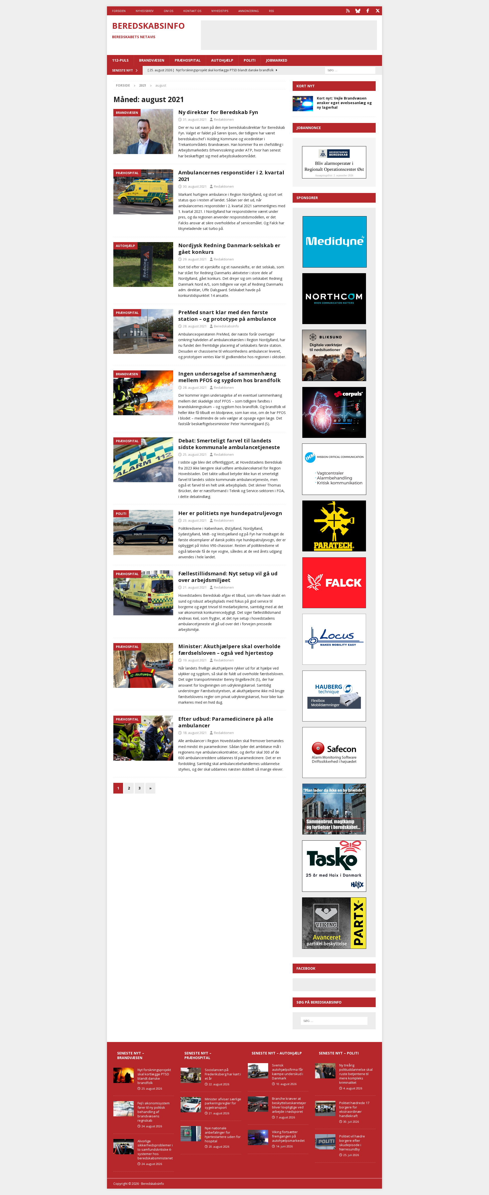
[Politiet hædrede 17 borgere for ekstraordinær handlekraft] (325, 1108)
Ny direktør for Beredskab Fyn (218, 112)
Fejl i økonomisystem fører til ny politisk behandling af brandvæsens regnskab (154, 1112)
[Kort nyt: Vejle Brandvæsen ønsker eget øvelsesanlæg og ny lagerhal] (303, 103)
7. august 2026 (285, 1117)
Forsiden (119, 11)
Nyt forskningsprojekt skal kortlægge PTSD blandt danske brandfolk (154, 1076)
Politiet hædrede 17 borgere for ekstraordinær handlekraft (354, 1109)
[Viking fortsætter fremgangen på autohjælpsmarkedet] (258, 1137)
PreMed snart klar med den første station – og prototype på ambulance (227, 315)
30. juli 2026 (351, 1121)
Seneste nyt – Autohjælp (277, 1053)
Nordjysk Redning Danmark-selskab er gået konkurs (229, 248)
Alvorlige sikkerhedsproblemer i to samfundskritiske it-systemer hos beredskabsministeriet (155, 1150)
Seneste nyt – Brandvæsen (130, 1055)
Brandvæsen (151, 60)
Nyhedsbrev (145, 11)
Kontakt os (192, 11)
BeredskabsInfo (226, 326)
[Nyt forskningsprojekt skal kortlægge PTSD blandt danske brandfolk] (123, 1075)
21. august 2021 (195, 587)
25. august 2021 (195, 454)
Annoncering (248, 11)
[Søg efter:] (350, 69)
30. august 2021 (195, 186)
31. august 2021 (195, 119)
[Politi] (143, 532)
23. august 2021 (195, 520)
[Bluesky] (357, 10)
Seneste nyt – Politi (339, 1053)
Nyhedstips (219, 11)
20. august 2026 (219, 1146)
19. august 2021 (195, 660)
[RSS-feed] (347, 10)
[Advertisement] (289, 34)
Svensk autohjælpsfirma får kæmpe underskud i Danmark (287, 1071)
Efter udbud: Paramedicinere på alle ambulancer (225, 722)
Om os (168, 11)
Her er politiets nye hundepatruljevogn (230, 513)
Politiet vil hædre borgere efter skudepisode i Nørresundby (352, 1142)
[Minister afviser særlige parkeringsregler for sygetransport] (191, 1104)
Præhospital (188, 60)
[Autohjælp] (143, 264)
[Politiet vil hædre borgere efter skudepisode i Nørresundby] (325, 1141)
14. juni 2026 (284, 1146)
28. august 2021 (195, 326)
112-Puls (120, 60)
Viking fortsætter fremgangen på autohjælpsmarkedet (288, 1136)
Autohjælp (222, 60)
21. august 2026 (219, 1113)
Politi (249, 60)
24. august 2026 (152, 1126)
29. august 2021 (195, 259)
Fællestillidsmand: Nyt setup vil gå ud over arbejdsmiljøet (228, 576)
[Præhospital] (143, 191)
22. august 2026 (219, 1084)
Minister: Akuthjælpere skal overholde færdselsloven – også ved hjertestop (229, 649)
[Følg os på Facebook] (367, 10)
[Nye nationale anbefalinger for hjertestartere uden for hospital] (191, 1133)
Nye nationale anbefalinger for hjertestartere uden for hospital (223, 1134)
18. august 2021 (195, 732)
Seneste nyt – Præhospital (197, 1055)
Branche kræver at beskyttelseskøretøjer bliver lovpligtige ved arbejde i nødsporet (289, 1105)
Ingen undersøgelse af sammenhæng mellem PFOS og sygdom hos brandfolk (229, 377)
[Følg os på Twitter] (377, 10)
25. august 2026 (152, 1088)
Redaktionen (224, 119)
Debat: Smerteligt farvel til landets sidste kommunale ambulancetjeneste (229, 444)
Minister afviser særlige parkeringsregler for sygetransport (223, 1103)
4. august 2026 (352, 1088)
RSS (271, 11)
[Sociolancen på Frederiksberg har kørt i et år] (191, 1075)
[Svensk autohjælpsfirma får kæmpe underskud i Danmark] (258, 1070)
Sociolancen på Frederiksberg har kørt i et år (223, 1074)
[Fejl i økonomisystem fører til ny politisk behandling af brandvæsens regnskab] (123, 1108)
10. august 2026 (286, 1084)
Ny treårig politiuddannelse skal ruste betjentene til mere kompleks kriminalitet (356, 1074)
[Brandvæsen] (143, 131)
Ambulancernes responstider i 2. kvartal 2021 (231, 176)
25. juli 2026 (351, 1155)
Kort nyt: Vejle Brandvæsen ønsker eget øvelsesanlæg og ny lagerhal (344, 103)
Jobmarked (276, 60)
